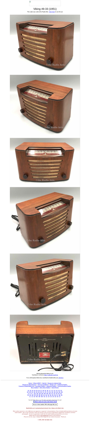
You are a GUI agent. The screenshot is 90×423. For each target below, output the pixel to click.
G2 (52, 392)
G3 (55, 392)
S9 (61, 395)
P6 (28, 395)
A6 (39, 390)
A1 (28, 390)
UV (34, 396)
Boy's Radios (34, 387)
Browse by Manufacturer (29, 384)
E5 (41, 392)
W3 (42, 396)
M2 (37, 393)
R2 (32, 395)
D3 (30, 392)
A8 (43, 390)
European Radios (40, 386)
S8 (59, 395)
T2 (32, 396)
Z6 (57, 396)
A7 (41, 390)
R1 (30, 395)
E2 (34, 392)
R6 (42, 395)
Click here (52, 12)
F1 (43, 392)
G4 (57, 392)
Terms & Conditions (43, 384)
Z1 (46, 396)
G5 (59, 392)
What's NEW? (37, 383)
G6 (62, 392)
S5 (53, 395)
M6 (47, 393)
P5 (61, 393)
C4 (56, 390)
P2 (54, 393)
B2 (47, 390)
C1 (50, 390)
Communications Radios (64, 386)
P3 (56, 393)
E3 (36, 392)
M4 (42, 393)
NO (50, 393)
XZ (44, 396)
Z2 (49, 396)
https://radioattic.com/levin (51, 375)
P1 (52, 393)
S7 (57, 395)
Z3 (51, 396)
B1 (45, 390)
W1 (37, 396)
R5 (39, 395)
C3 (54, 390)
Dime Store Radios (45, 387)
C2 (52, 390)
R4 (37, 395)
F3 (47, 392)
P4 (59, 393)
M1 (35, 393)
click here (61, 377)
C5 (59, 390)
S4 (50, 395)
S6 (55, 395)
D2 (28, 392)
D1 (61, 390)
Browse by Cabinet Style (54, 383)
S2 (46, 395)
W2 (39, 396)
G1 (50, 392)
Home (30, 383)
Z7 (60, 396)
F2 (45, 392)
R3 (35, 395)
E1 (32, 392)
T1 (30, 396)
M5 (45, 393)
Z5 (55, 396)
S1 (44, 395)
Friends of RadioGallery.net (26, 386)
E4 (39, 392)
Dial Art (44, 383)
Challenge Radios (62, 384)
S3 (48, 395)
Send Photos (55, 387)
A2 (30, 390)
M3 (40, 393)
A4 (35, 390)
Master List (53, 384)
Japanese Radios (51, 386)
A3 (32, 390)
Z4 (53, 396)
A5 (37, 390)
